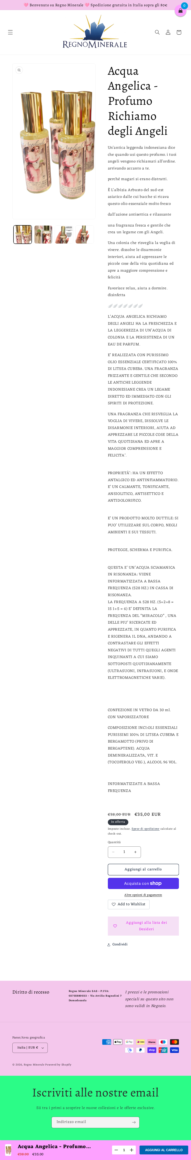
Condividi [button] (120, 944)
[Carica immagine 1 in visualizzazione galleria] (23, 234)
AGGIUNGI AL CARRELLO (164, 1150)
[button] (10, 32)
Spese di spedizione (146, 829)
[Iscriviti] (134, 1122)
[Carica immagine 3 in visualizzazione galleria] (64, 234)
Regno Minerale (34, 1064)
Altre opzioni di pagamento (143, 895)
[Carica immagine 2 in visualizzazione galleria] (43, 234)
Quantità (114, 842)
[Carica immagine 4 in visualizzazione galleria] (84, 234)
